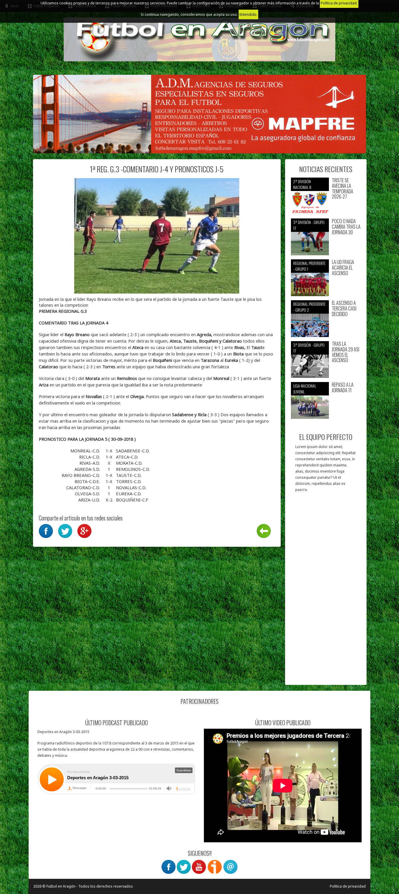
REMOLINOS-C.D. (133, 469)
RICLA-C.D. (90, 457)
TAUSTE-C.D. (128, 475)
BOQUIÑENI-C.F (132, 500)
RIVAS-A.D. (90, 463)
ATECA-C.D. (127, 457)
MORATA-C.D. (129, 463)
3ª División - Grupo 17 (309, 225)
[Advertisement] (325, 591)
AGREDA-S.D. (87, 469)
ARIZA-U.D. (89, 500)
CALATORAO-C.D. (83, 487)
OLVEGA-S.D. (88, 494)
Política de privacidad (348, 886)
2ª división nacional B (302, 184)
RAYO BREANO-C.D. (81, 475)
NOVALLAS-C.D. (131, 487)
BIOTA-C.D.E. (87, 481)
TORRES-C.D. (128, 481)
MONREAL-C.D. (85, 451)
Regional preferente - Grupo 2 (309, 307)
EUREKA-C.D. (128, 494)
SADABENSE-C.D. (133, 451)
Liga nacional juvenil (304, 389)
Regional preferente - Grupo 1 (309, 266)
